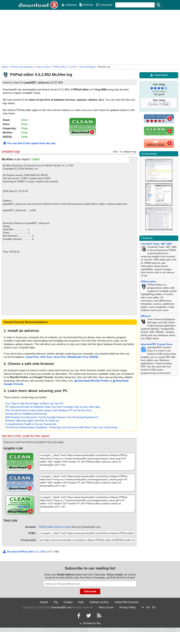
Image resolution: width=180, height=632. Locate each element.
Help (80, 602)
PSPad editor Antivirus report (55, 526)
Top (56, 602)
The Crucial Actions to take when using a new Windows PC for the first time (48, 410)
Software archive (99, 602)
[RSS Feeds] (99, 616)
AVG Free (46, 356)
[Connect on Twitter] (88, 616)
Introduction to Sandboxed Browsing (26, 413)
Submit (44, 602)
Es (154, 607)
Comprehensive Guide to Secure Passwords (31, 424)
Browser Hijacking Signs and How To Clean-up (32, 420)
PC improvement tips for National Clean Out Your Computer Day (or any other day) (52, 406)
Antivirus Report (87, 67)
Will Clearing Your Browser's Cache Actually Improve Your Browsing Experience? (51, 417)
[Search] (159, 5)
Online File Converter (126, 602)
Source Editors (43, 67)
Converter (106, 4)
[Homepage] (38, 5)
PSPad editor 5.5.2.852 (64, 67)
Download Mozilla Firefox (93, 380)
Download (161, 75)
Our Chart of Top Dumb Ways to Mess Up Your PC (34, 403)
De (148, 607)
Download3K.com (61, 607)
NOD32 (93, 356)
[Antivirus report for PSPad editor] (82, 134)
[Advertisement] (90, 37)
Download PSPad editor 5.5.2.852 (26, 551)
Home (5, 67)
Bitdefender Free (77, 356)
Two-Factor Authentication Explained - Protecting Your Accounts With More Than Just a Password (61, 427)
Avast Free (32, 356)
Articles (88, 4)
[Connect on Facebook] (78, 616)
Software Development (21, 67)
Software (71, 4)
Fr (143, 607)
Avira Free (59, 356)
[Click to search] (159, 5)
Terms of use (106, 607)
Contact (67, 602)
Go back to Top (91, 623)
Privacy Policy (127, 607)
